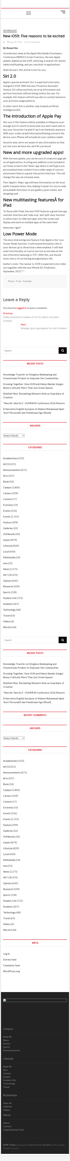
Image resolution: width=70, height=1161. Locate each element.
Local (6, 551)
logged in (21, 307)
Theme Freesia (35, 1145)
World (6, 627)
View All (7, 1103)
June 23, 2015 (15, 42)
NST (5, 574)
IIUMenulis (9, 534)
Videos (7, 621)
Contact (7, 1126)
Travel (6, 615)
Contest (7, 499)
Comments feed (11, 965)
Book (6, 481)
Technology (10, 30)
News (6, 569)
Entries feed (9, 959)
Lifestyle (8, 545)
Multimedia (9, 557)
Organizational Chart (13, 1129)
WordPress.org (11, 971)
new (5, 563)
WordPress (48, 1145)
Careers (7, 493)
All (4, 464)
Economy (8, 504)
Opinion (7, 580)
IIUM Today (9, 1144)
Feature (7, 522)
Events (7, 510)
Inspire (7, 539)
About (6, 1122)
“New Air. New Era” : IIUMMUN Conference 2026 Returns (34, 403)
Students (8, 603)
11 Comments (33, 42)
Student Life (9, 598)
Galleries (8, 528)
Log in (6, 953)
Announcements (11, 469)
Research (8, 586)
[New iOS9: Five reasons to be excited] (4, 42)
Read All (7, 1036)
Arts (5, 475)
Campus (7, 487)
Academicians (10, 458)
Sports (6, 592)
